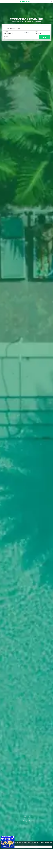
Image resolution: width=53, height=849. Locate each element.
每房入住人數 (6, 36)
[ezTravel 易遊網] (26, 1)
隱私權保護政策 (31, 843)
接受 (26, 846)
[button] (13, 837)
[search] (11, 33)
